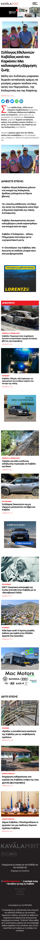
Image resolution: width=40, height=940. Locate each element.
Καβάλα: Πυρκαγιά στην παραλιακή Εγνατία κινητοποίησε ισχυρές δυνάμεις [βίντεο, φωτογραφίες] (19, 338)
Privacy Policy (20, 889)
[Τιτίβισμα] (3, 101)
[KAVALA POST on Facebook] (3, 854)
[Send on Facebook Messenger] (12, 101)
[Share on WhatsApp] (17, 101)
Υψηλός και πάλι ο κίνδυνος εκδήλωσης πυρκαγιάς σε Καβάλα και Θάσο (19, 464)
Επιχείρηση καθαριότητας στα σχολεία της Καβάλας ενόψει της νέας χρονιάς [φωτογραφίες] (20, 780)
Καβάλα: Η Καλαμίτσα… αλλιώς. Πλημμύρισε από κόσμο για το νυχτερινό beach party (17, 237)
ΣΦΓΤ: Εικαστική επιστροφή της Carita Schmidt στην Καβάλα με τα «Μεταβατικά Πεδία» (19, 590)
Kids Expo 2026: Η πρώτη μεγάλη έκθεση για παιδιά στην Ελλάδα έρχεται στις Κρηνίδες (18, 633)
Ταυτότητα (20, 894)
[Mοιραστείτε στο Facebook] (7, 101)
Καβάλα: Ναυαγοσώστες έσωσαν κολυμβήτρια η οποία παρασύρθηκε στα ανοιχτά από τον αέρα (19, 224)
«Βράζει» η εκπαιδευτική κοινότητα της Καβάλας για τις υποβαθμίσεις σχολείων (19, 734)
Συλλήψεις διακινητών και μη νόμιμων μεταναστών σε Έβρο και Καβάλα (18, 507)
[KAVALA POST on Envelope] (11, 854)
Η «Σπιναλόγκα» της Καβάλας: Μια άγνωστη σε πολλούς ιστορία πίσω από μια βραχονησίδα (19, 251)
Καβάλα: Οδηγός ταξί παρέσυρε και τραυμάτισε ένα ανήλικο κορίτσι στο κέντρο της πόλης (17, 381)
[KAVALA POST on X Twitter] (7, 854)
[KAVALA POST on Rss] (15, 854)
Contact (20, 892)
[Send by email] (21, 101)
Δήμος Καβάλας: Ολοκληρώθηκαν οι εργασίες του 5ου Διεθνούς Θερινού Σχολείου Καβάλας (20, 825)
